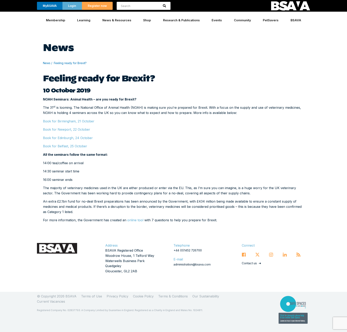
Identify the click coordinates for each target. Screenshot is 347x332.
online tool (135, 220)
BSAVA (296, 20)
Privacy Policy (117, 296)
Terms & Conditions (173, 296)
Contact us (249, 263)
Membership (55, 20)
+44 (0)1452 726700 (188, 250)
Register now (97, 5)
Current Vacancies (51, 301)
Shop (147, 20)
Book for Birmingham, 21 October (69, 121)
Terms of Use (91, 296)
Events (217, 20)
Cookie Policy (143, 296)
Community (242, 20)
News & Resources (116, 20)
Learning (83, 20)
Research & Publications (181, 20)
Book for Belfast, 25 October (65, 146)
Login (72, 5)
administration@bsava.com (192, 264)
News (46, 63)
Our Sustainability (205, 296)
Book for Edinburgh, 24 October (68, 138)
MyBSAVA (50, 5)
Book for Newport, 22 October (66, 129)
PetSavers (271, 20)
